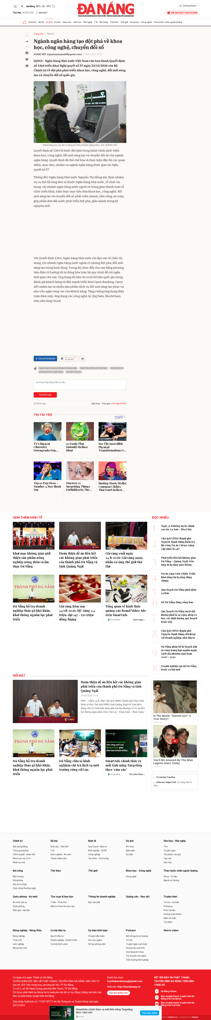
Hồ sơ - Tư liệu (170, 876)
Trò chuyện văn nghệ (136, 956)
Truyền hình (170, 896)
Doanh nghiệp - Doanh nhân (64, 940)
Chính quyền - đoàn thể (24, 854)
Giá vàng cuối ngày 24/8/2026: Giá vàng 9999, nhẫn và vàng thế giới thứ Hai (124, 559)
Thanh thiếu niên (59, 858)
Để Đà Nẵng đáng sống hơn (177, 602)
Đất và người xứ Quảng (137, 936)
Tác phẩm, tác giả (172, 854)
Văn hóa (168, 862)
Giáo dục (67, 22)
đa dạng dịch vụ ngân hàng (51, 372)
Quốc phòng (19, 906)
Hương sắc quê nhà (135, 948)
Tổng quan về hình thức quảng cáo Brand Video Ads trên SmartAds (126, 610)
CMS (173, 1017)
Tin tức (129, 940)
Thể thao (114, 22)
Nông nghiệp (19, 936)
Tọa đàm (168, 922)
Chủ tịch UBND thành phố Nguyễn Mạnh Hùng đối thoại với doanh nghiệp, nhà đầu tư (178, 634)
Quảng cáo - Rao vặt (137, 896)
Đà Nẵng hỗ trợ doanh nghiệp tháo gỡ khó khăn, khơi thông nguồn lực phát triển (33, 612)
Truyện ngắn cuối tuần (136, 944)
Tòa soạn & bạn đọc (62, 896)
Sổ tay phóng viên (97, 944)
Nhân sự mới (19, 862)
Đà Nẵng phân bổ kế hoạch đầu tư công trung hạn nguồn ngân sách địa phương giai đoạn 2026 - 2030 (179, 652)
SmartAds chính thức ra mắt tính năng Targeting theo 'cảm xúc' (124, 765)
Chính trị (32, 22)
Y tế (96, 22)
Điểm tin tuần (170, 918)
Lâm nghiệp (18, 944)
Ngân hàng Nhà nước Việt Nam (93, 368)
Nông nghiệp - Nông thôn (27, 930)
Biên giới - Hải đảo (21, 910)
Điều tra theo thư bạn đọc (63, 906)
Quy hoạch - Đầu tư (97, 846)
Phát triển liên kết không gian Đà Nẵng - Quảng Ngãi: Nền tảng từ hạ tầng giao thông (178, 561)
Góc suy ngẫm (95, 940)
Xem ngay (138, 619)
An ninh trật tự (20, 902)
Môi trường (18, 876)
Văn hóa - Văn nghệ (82, 22)
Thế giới (124, 22)
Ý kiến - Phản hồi (58, 902)
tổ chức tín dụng (74, 372)
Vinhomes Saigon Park (166, 782)
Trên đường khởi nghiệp (137, 960)
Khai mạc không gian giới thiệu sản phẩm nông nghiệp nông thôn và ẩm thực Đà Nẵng (32, 559)
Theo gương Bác (21, 850)
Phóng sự (168, 906)
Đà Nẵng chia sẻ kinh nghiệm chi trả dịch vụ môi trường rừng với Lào (79, 765)
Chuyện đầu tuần (96, 936)
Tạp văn (167, 858)
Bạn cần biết (94, 902)
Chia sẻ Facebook (46, 358)
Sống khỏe (18, 880)
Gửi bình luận (45, 395)
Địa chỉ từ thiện (20, 884)
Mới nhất (43, 13)
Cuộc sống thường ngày (24, 888)
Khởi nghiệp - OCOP (97, 850)
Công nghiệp (94, 854)
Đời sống (103, 22)
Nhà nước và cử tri (21, 858)
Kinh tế (49, 22)
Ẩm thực (130, 846)
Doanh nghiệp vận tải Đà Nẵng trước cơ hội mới (179, 667)
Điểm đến (130, 850)
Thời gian (106, 403)
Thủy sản (17, 940)
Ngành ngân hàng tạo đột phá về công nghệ (57, 368)
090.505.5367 (177, 13)
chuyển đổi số (117, 368)
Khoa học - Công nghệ (141, 22)
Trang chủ (38, 34)
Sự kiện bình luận (98, 930)
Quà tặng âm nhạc (135, 952)
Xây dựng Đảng (20, 846)
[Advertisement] (80, 232)
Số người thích (119, 403)
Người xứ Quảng (171, 880)
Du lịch (57, 22)
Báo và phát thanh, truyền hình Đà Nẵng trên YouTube (177, 1003)
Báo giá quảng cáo (119, 993)
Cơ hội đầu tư (58, 930)
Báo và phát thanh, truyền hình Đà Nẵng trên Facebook (177, 997)
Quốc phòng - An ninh (25, 896)
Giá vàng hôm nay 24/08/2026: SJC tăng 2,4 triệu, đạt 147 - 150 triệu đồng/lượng (77, 612)
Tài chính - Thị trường (98, 858)
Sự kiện (129, 854)
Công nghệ (131, 876)
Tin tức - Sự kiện (171, 902)
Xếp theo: (96, 403)
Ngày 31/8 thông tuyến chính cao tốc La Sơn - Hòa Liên (177, 527)
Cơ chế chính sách (59, 944)
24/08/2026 (23, 12)
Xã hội (41, 22)
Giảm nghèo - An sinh (61, 854)
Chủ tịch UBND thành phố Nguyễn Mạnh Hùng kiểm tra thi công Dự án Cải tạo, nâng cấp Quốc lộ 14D (178, 543)
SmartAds (115, 619)
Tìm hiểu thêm (149, 1013)
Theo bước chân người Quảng (168, 22)
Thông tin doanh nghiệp (101, 896)
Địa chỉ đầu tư (57, 936)
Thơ (165, 846)
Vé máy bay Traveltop (165, 777)
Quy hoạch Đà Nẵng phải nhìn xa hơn (178, 591)
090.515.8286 (191, 13)
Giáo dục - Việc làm (60, 846)
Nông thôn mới (20, 948)
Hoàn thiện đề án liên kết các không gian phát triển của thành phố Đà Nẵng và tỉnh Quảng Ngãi (78, 559)
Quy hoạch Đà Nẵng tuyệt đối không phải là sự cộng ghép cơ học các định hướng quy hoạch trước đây (179, 616)
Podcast (131, 930)
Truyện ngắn (170, 850)
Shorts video (171, 930)
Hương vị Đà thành (172, 914)
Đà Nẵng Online (168, 991)
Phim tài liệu (169, 910)
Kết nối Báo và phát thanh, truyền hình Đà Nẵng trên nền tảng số (174, 981)
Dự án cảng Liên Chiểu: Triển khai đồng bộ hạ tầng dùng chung (178, 577)
